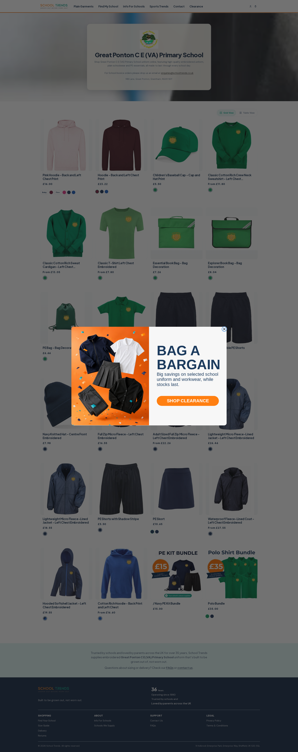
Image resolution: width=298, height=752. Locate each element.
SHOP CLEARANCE (188, 400)
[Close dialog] (224, 329)
